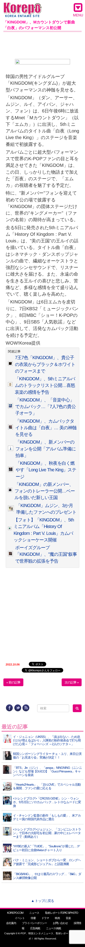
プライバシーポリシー (34, 923)
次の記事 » (72, 682)
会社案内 (11, 923)
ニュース (34, 912)
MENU (78, 15)
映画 (57, 918)
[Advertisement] (42, 44)
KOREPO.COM (15, 912)
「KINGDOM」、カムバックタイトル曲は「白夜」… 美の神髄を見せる (46, 428)
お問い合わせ (60, 923)
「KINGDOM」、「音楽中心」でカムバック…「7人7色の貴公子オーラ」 (45, 406)
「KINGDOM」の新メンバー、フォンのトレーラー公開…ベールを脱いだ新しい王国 (45, 491)
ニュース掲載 (53, 928)
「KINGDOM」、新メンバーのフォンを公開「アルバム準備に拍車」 (45, 448)
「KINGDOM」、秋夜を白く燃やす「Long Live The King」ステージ (46, 470)
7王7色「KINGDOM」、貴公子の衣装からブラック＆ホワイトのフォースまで (45, 364)
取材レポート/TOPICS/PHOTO (61, 912)
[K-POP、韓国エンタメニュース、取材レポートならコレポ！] (22, 6)
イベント (20, 918)
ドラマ (45, 918)
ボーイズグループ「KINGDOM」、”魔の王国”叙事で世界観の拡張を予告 (46, 554)
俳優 (33, 918)
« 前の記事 (13, 682)
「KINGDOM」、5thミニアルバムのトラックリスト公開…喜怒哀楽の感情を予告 (45, 385)
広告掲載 (35, 928)
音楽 (68, 918)
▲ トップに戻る (42, 901)
